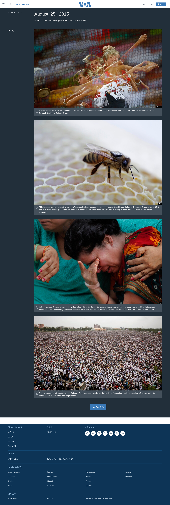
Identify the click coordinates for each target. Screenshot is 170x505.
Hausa (10, 486)
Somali (88, 481)
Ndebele (50, 486)
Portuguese (90, 472)
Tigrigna (128, 472)
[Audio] (152, 4)
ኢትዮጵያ (12, 432)
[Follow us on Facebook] (87, 433)
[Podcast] (116, 433)
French (50, 472)
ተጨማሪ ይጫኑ (98, 407)
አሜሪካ (11, 441)
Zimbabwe (129, 476)
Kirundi (50, 481)
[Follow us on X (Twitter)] (105, 433)
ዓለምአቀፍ (12, 446)
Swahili (88, 486)
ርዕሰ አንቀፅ (12, 499)
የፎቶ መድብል (22, 4)
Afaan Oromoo (14, 472)
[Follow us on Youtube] (93, 433)
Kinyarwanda (52, 476)
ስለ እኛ (50, 499)
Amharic (11, 476)
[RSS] (111, 433)
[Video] (144, 4)
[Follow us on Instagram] (99, 433)
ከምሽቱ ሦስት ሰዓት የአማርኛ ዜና (60, 459)
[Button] (12, 31)
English (11, 481)
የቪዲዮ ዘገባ (51, 432)
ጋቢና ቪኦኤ (13, 459)
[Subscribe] (122, 433)
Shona (88, 476)
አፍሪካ (10, 437)
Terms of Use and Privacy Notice (99, 499)
